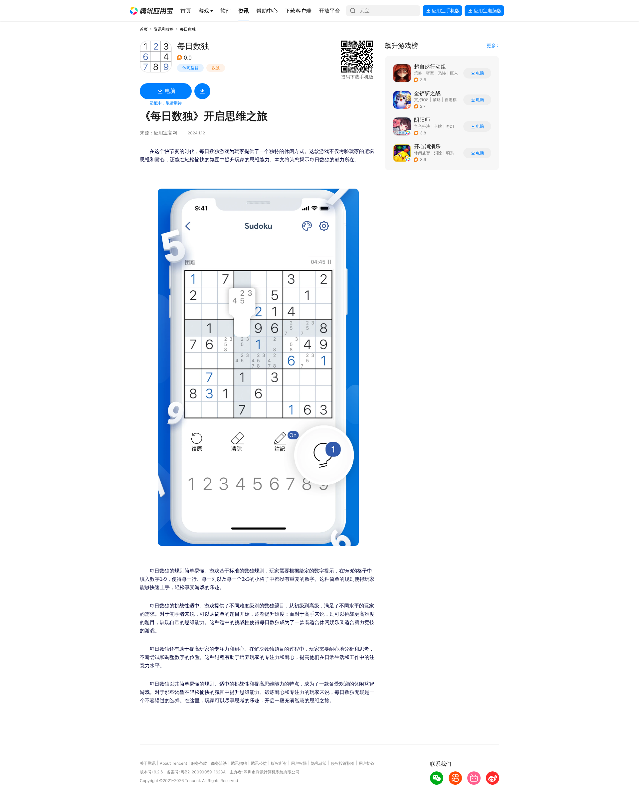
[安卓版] (202, 91)
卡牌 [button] (438, 126)
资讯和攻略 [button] (164, 29)
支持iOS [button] (421, 99)
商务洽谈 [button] (219, 763)
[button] (151, 11)
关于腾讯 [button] (148, 763)
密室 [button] (430, 73)
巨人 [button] (454, 73)
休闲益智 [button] (190, 67)
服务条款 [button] (199, 763)
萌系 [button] (450, 152)
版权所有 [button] (279, 763)
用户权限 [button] (299, 763)
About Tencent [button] (173, 763)
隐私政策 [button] (319, 763)
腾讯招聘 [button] (239, 763)
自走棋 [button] (451, 99)
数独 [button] (216, 67)
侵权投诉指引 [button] (343, 763)
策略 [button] (418, 73)
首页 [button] (144, 29)
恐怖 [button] (442, 73)
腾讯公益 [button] (259, 763)
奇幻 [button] (450, 126)
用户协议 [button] (367, 763)
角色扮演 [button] (422, 126)
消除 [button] (438, 152)
